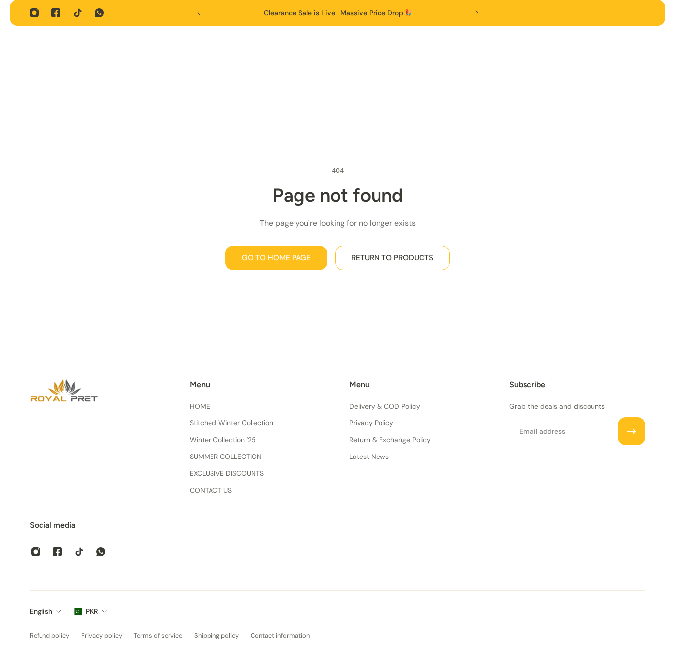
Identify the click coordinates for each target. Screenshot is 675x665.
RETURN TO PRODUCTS (392, 258)
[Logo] (64, 392)
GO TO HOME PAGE (276, 258)
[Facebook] (56, 13)
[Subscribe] (631, 431)
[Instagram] (34, 13)
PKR (92, 611)
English (41, 611)
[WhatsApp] (99, 13)
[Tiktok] (77, 13)
